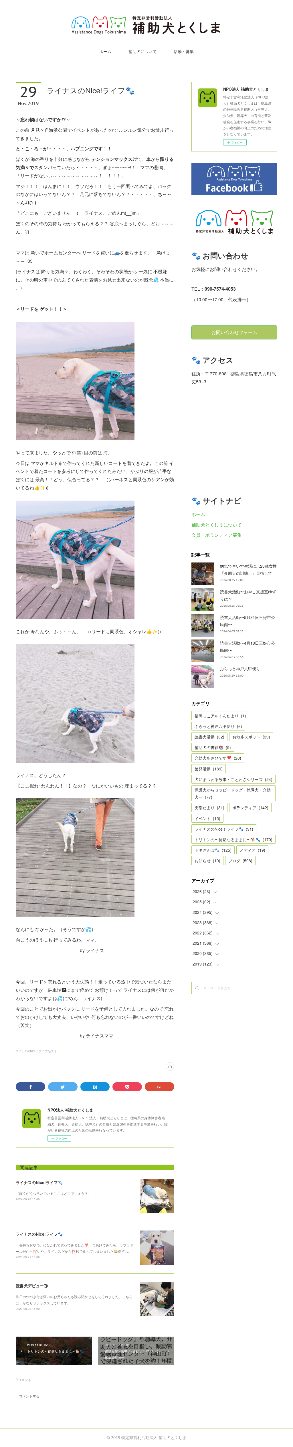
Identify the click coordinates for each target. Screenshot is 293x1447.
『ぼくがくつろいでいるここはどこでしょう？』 (53, 1193)
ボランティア (250, 807)
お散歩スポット (251, 737)
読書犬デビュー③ (32, 1285)
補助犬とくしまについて (216, 524)
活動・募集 (184, 51)
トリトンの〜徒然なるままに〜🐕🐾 (233, 839)
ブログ (240, 860)
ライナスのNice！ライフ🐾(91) (36, 1051)
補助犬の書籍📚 (213, 747)
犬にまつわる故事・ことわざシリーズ (233, 779)
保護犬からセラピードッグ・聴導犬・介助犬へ (233, 793)
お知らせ (207, 860)
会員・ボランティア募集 (216, 535)
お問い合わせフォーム (234, 332)
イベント (207, 818)
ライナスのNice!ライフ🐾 (39, 1182)
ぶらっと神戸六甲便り (240, 668)
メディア (252, 850)
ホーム (105, 51)
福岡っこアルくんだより (220, 716)
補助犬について (142, 51)
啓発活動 (209, 769)
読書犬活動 (209, 737)
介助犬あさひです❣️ (218, 758)
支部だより (209, 807)
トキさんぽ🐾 (213, 850)
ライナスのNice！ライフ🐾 (224, 829)
